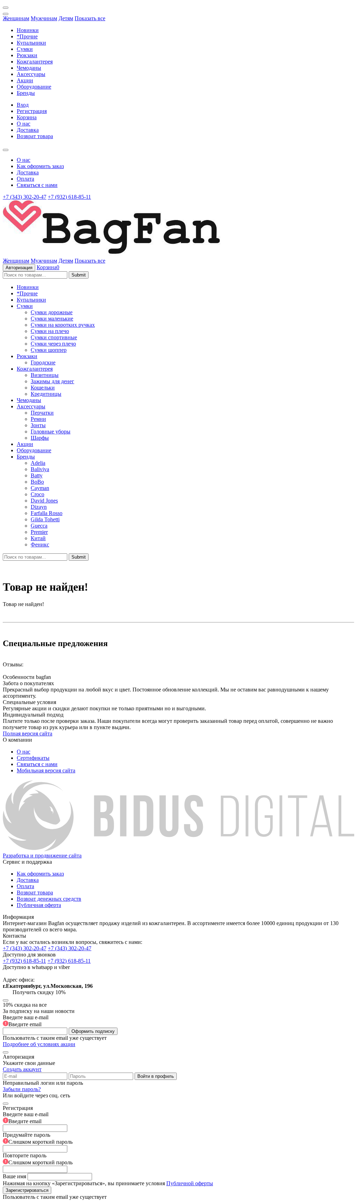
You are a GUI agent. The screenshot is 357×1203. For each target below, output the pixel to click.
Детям (66, 18)
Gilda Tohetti (45, 519)
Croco (37, 494)
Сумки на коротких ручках (63, 325)
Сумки (25, 49)
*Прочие (27, 36)
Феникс (40, 544)
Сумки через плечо (53, 344)
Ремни (38, 419)
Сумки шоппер (49, 350)
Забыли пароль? (22, 1089)
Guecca (39, 526)
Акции (25, 80)
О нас (23, 124)
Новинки (28, 30)
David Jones (44, 501)
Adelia (38, 463)
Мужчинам (44, 18)
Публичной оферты (189, 1183)
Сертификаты (33, 758)
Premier (39, 532)
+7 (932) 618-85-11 (69, 197)
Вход (23, 105)
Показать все (90, 18)
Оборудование (34, 87)
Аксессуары (31, 74)
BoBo (37, 482)
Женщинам (16, 18)
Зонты (38, 425)
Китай (38, 538)
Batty (37, 475)
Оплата (25, 179)
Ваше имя (14, 1176)
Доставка (28, 130)
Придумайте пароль (38, 1138)
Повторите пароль (38, 1158)
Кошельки (43, 388)
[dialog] (178, 1149)
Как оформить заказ (40, 166)
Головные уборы (50, 431)
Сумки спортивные (54, 337)
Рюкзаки (27, 55)
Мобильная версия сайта (46, 770)
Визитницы (45, 375)
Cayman (40, 488)
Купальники (31, 43)
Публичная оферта (39, 905)
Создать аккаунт (22, 1069)
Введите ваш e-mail (25, 1020)
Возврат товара (35, 136)
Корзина (27, 117)
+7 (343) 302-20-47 (24, 197)
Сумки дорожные (52, 312)
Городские (43, 362)
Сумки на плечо (50, 331)
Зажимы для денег (52, 381)
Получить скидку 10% (39, 992)
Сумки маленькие (52, 318)
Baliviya (40, 469)
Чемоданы (29, 68)
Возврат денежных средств (49, 899)
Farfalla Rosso (46, 513)
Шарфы (40, 438)
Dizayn (39, 507)
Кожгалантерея (35, 62)
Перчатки (42, 413)
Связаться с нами (37, 185)
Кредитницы (46, 394)
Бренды (26, 93)
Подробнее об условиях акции (39, 1044)
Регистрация (32, 111)
